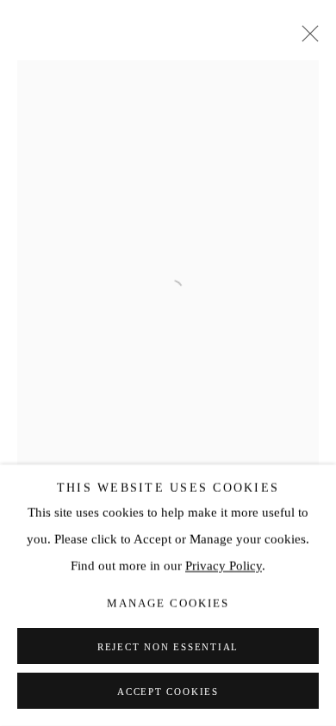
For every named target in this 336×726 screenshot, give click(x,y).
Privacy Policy (223, 566)
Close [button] (306, 39)
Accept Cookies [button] (168, 691)
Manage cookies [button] (168, 604)
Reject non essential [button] (168, 647)
